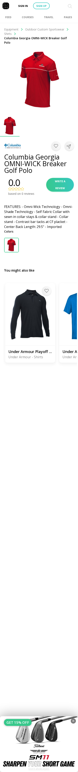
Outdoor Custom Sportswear (44, 29)
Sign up (41, 6)
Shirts (8, 34)
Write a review (60, 185)
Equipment (11, 29)
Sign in (23, 6)
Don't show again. (39, 769)
